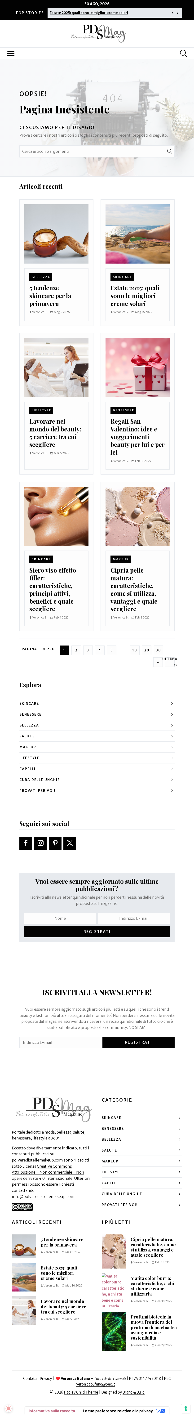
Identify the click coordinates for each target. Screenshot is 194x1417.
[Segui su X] (69, 843)
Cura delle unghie (39, 780)
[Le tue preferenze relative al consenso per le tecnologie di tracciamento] (185, 1408)
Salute (27, 736)
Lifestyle (41, 410)
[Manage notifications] (8, 1408)
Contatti (30, 1378)
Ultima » (170, 662)
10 (134, 650)
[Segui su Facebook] (25, 843)
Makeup (121, 559)
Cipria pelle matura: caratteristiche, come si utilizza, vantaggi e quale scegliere (133, 589)
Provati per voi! (37, 791)
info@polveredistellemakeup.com (43, 1196)
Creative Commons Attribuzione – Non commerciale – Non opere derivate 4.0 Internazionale (48, 1172)
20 (147, 650)
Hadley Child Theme (81, 1392)
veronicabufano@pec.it (95, 1384)
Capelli (27, 769)
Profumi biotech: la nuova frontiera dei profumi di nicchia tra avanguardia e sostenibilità (154, 1327)
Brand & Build (134, 1392)
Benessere (123, 410)
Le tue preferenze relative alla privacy (118, 1410)
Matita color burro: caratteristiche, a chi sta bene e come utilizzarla (152, 1286)
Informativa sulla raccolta (52, 1410)
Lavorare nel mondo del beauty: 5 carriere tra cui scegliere (55, 432)
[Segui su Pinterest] (55, 843)
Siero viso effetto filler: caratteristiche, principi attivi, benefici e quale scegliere (52, 589)
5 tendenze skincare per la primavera (50, 295)
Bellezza (41, 277)
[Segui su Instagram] (40, 843)
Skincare (122, 277)
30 (158, 650)
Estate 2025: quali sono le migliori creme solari (89, 13)
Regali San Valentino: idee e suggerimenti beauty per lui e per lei (137, 436)
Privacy (46, 1378)
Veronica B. (40, 312)
